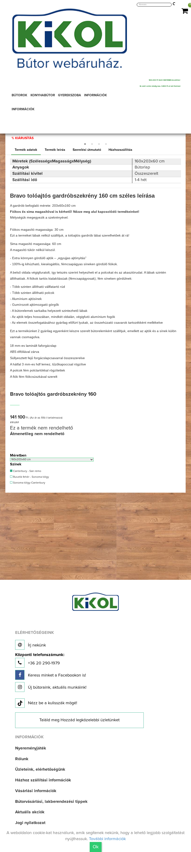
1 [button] (85, 144)
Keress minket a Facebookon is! (56, 675)
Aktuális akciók (29, 812)
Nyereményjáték (30, 748)
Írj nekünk (36, 645)
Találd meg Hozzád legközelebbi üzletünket (79, 720)
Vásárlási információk (35, 791)
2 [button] (92, 144)
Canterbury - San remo (26, 471)
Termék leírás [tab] (55, 149)
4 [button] (106, 144)
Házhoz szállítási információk (43, 780)
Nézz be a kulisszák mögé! (52, 703)
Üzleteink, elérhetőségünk (40, 769)
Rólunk (21, 759)
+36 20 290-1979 (39, 659)
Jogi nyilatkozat (30, 823)
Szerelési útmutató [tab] (87, 149)
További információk (107, 839)
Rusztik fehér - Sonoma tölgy (30, 477)
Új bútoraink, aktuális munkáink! (56, 687)
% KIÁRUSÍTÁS (23, 138)
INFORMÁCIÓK (23, 109)
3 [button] (99, 144)
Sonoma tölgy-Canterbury (28, 482)
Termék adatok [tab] (26, 149)
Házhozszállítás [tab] (120, 149)
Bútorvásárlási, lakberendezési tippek (51, 802)
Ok (96, 847)
